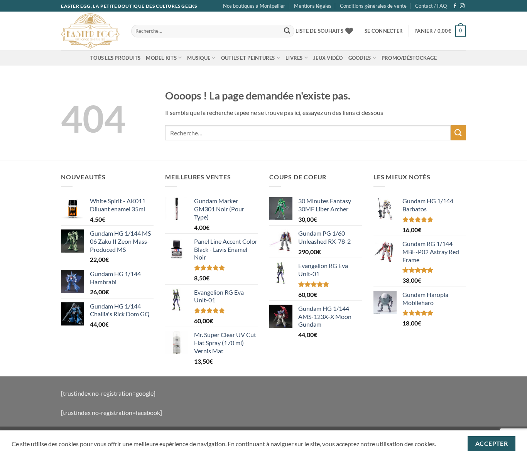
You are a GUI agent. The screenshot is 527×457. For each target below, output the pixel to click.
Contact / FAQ (431, 6)
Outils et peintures (248, 58)
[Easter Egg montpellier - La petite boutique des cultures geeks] (90, 30)
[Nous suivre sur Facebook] (455, 6)
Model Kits (161, 58)
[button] (384, 31)
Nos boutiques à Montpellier (254, 6)
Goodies (359, 58)
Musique (198, 58)
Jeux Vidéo (328, 58)
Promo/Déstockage (409, 58)
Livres (294, 58)
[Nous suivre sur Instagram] (462, 6)
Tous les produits (115, 58)
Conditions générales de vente (373, 6)
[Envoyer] (287, 31)
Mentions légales (312, 6)
